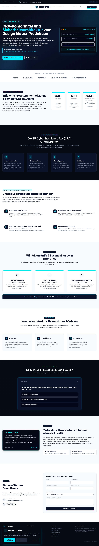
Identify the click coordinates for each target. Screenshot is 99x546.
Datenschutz (94, 541)
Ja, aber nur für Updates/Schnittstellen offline (34, 399)
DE (91, 1)
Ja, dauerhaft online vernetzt (30, 394)
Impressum (87, 541)
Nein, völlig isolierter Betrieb (29, 404)
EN (95, 1)
